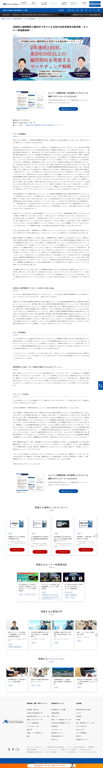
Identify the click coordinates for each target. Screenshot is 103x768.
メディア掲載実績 (81, 733)
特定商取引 (91, 747)
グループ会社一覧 (81, 726)
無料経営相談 (55, 713)
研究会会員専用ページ (58, 736)
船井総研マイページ (57, 733)
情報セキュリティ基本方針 (69, 749)
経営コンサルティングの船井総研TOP (12, 18)
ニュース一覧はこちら (64, 14)
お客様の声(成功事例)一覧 (34, 713)
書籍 (28, 736)
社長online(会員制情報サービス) (61, 723)
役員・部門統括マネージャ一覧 (85, 723)
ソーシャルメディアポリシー (49, 749)
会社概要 (78, 716)
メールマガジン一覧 (33, 726)
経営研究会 (55, 726)
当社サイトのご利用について (35, 747)
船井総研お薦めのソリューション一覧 (38, 716)
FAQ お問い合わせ (85, 749)
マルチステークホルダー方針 (87, 752)
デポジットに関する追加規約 (76, 747)
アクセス (78, 713)
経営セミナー (55, 716)
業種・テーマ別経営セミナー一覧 (61, 719)
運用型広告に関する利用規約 (55, 747)
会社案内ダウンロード (82, 739)
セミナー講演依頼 (51, 752)
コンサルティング (57, 729)
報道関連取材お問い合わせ (34, 752)
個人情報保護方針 (32, 749)
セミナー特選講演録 (29, 18)
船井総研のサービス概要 (59, 709)
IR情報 (78, 719)
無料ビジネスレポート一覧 (34, 719)
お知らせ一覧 (80, 729)
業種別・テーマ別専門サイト (35, 733)
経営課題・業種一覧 (33, 709)
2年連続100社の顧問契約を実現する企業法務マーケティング (44, 125)
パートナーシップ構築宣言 (67, 752)
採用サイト (79, 736)
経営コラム (55, 739)
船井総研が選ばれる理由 (83, 709)
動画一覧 (29, 729)
